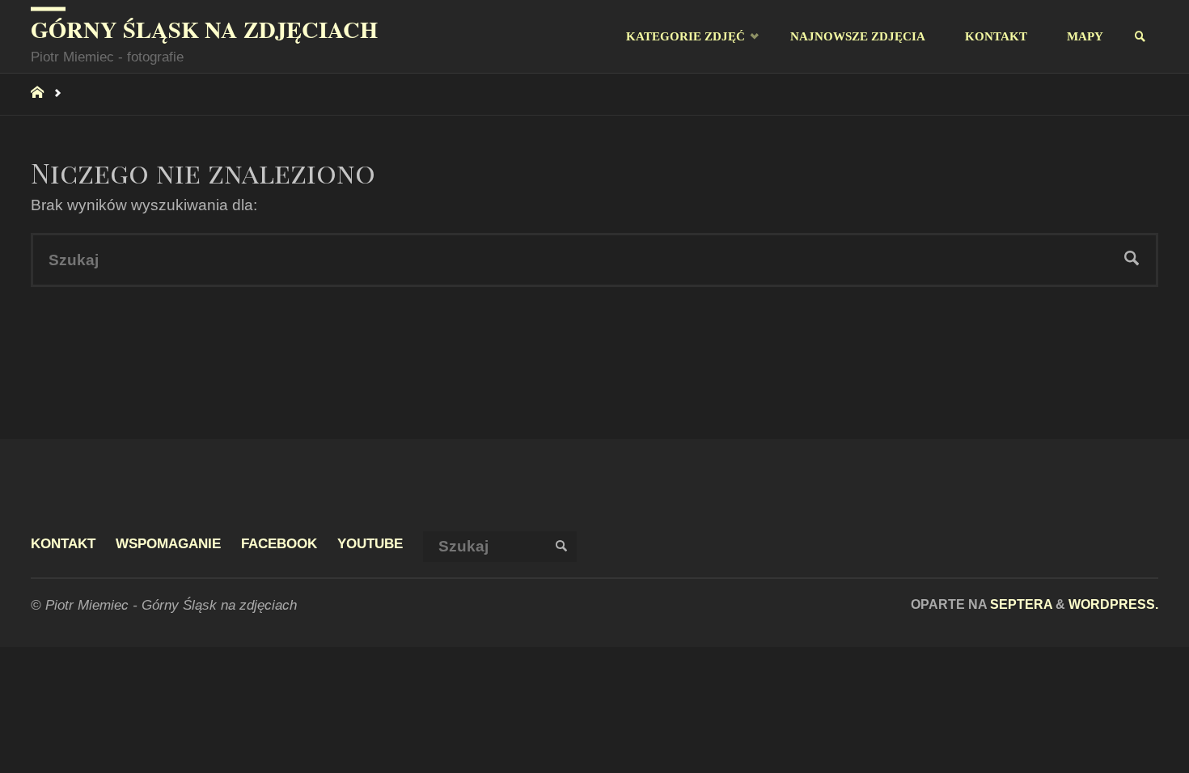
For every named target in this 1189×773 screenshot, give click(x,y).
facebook (279, 543)
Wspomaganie (168, 543)
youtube (370, 543)
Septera (1019, 604)
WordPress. (1113, 604)
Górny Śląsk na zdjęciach (204, 29)
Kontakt (63, 543)
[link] (1141, 37)
